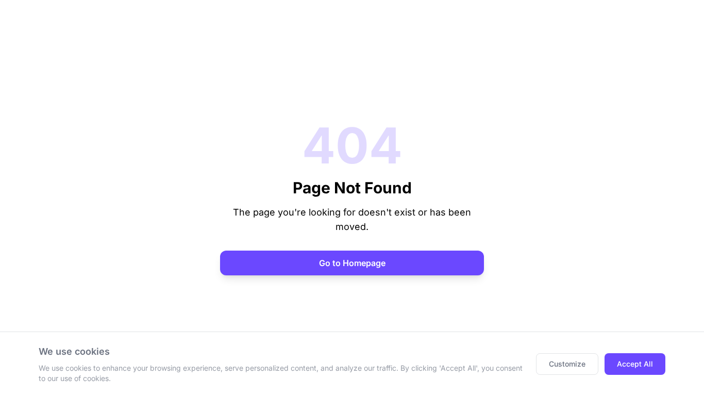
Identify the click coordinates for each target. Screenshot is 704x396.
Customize (567, 363)
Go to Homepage (352, 263)
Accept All (635, 363)
